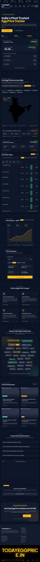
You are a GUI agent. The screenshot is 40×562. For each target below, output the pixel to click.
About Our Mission (23, 537)
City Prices (16, 6)
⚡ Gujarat (19, 92)
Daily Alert (36, 6)
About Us (33, 6)
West (32, 157)
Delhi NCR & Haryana (4, 538)
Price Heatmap (27, 85)
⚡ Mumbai (34, 90)
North (26, 157)
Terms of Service (28, 560)
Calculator (28, 6)
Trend (33, 85)
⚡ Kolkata (4, 92)
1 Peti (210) (19, 262)
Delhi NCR (20, 6)
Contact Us (22, 542)
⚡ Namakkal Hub (18, 90)
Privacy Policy (23, 538)
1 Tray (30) (9, 262)
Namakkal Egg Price (24, 530)
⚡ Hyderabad (12, 92)
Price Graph (24, 6)
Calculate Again (20, 277)
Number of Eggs (10, 256)
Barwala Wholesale (23, 531)
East (35, 157)
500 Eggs (23, 262)
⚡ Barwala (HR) (27, 90)
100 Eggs (14, 262)
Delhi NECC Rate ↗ (23, 529)
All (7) (22, 157)
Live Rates (12, 6)
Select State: (6, 85)
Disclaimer (33, 560)
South (29, 157)
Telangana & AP (4, 541)
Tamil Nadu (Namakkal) (5, 537)
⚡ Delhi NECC (10, 90)
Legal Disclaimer (23, 541)
